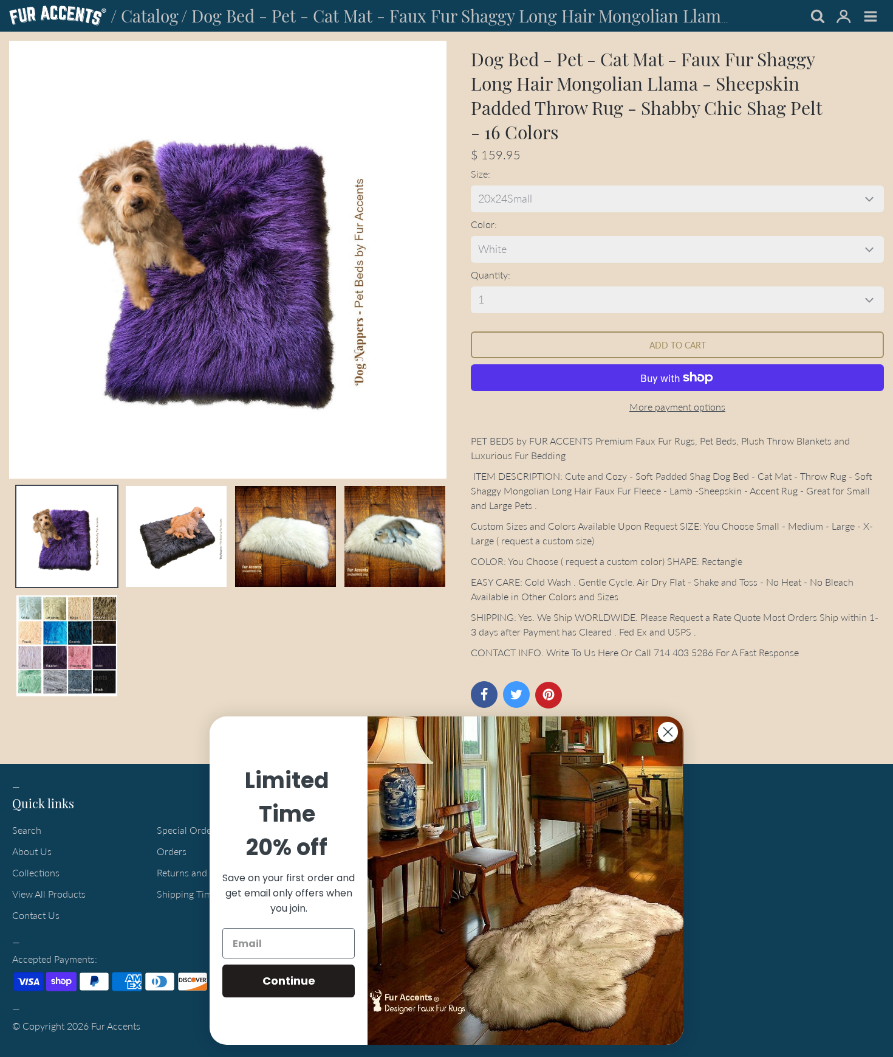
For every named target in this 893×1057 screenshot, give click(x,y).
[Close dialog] (668, 732)
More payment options (677, 406)
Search (26, 830)
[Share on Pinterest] (548, 695)
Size (479, 173)
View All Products (49, 893)
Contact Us (36, 915)
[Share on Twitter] (516, 694)
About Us (32, 851)
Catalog (150, 15)
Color (482, 224)
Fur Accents (115, 1025)
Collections (36, 872)
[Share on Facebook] (484, 694)
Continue (288, 980)
